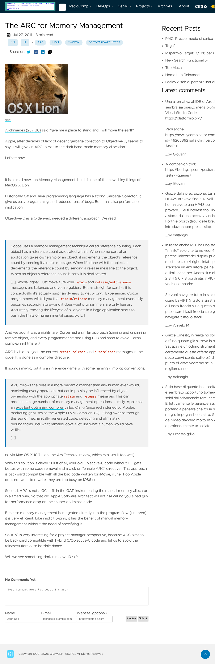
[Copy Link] (50, 52)
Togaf (170, 46)
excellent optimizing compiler (40, 408)
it (25, 42)
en (13, 42)
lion (55, 42)
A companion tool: (180, 164)
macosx (74, 42)
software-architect (104, 42)
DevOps (103, 6)
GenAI (123, 6)
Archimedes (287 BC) (23, 130)
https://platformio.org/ (183, 118)
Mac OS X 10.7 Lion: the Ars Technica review (53, 455)
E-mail (46, 613)
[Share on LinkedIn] (42, 52)
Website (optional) (92, 613)
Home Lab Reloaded (182, 75)
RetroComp (79, 6)
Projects (143, 6)
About (184, 6)
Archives (164, 6)
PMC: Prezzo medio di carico (189, 39)
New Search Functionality (186, 60)
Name (10, 613)
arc (40, 42)
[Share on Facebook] (35, 52)
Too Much (173, 68)
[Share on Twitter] (28, 52)
